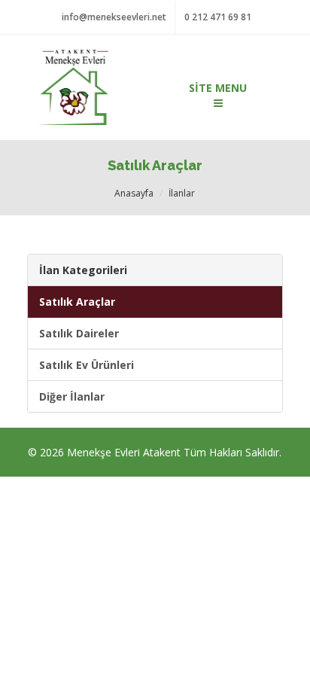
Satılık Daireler (79, 333)
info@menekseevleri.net (114, 17)
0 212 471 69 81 (217, 17)
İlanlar (182, 193)
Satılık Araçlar (77, 301)
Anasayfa (133, 193)
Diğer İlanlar (72, 396)
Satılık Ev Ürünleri (86, 365)
